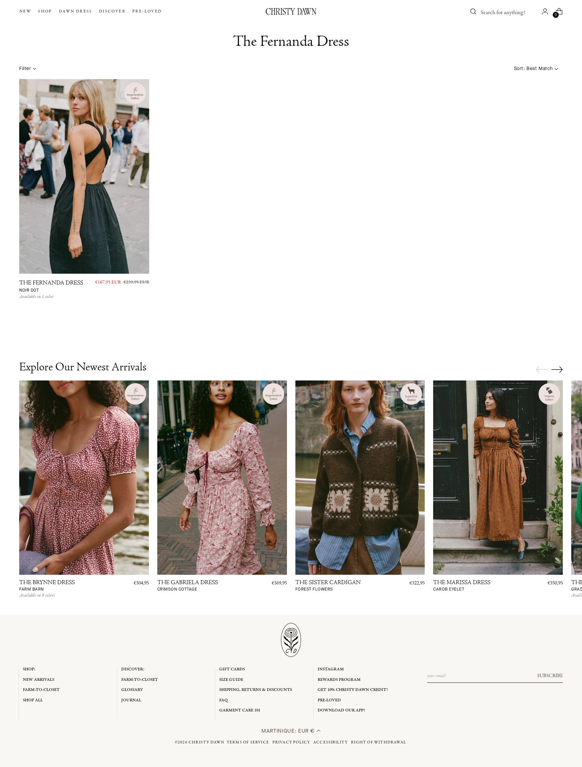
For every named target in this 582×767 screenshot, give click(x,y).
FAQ (223, 700)
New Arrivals (38, 679)
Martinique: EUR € (289, 730)
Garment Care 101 (239, 710)
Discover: (132, 669)
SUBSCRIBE (550, 675)
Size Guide (231, 679)
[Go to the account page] (545, 11)
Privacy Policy (291, 742)
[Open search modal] (473, 11)
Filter (25, 68)
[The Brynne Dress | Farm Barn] (84, 477)
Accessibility (330, 742)
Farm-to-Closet (41, 690)
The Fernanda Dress (51, 286)
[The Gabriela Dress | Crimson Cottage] (222, 477)
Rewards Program (339, 679)
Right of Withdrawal (378, 742)
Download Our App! (341, 710)
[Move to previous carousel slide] (541, 369)
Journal (131, 700)
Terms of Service (248, 742)
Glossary (132, 690)
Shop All (33, 700)
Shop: (29, 669)
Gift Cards (232, 669)
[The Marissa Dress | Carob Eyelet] (498, 477)
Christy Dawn (206, 742)
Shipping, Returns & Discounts (255, 690)
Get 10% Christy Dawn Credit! (353, 690)
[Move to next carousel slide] (557, 369)
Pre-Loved (329, 700)
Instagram (331, 669)
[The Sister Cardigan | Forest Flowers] (360, 477)
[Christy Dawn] (291, 11)
